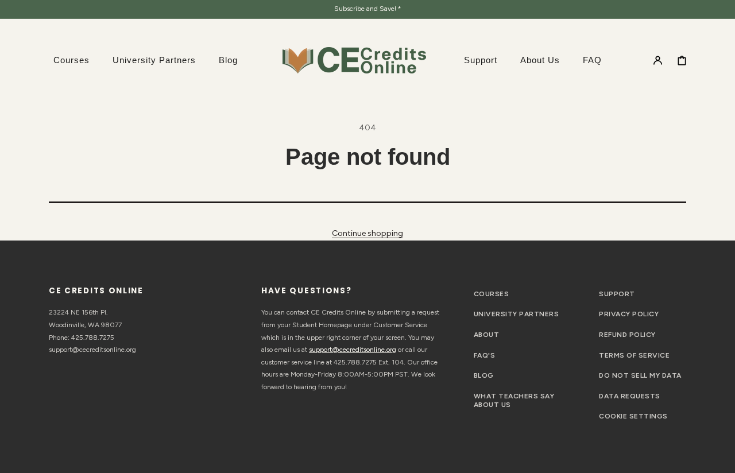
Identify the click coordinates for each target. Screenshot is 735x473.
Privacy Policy (629, 314)
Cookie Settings (633, 416)
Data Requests (629, 396)
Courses (491, 294)
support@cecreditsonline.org (352, 350)
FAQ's (484, 355)
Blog (484, 375)
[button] (658, 59)
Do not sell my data (640, 375)
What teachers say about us (514, 400)
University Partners (516, 314)
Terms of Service (634, 355)
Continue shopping (367, 233)
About (486, 335)
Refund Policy (627, 335)
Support (617, 294)
